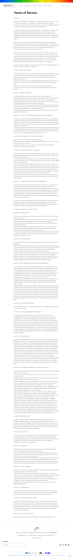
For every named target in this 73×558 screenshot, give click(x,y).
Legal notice (63, 555)
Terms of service (42, 555)
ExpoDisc (12, 555)
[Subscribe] (24, 544)
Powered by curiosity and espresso (20, 555)
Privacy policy (35, 555)
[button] (27, 6)
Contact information (56, 555)
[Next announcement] (69, 1)
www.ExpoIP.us (53, 532)
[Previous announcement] (3, 1)
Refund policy (29, 555)
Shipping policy (49, 555)
